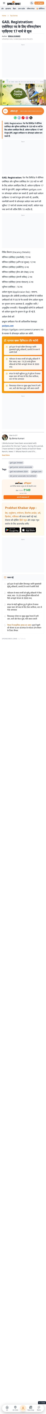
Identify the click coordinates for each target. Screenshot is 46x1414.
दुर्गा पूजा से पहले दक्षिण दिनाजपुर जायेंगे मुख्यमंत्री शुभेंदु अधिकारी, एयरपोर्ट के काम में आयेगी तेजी (24, 349)
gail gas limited (16, 462)
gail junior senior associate (21, 467)
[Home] (14, 3)
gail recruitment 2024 (19, 471)
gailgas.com (7, 325)
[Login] (23, 1408)
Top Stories (14, 16)
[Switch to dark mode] (32, 3)
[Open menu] (4, 3)
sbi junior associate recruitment (23, 476)
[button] (23, 92)
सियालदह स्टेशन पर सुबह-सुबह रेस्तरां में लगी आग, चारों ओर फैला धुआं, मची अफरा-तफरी (24, 387)
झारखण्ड (8, 8)
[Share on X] (30, 117)
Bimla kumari (14, 36)
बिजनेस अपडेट (31, 512)
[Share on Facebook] (19, 117)
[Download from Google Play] (12, 529)
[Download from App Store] (28, 529)
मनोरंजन (20, 512)
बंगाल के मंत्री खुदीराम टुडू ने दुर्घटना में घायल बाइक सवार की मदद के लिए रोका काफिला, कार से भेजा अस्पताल (24, 376)
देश (6, 512)
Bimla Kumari (18, 438)
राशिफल (15, 516)
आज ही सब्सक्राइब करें (23, 497)
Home (4, 16)
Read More (6, 455)
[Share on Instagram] (27, 117)
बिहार (14, 8)
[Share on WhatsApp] (15, 117)
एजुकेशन (12, 512)
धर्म (39, 512)
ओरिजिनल (42, 8)
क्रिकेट (8, 516)
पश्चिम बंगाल (30, 8)
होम (2, 8)
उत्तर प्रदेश (21, 8)
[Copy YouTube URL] (23, 117)
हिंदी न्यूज (23, 520)
